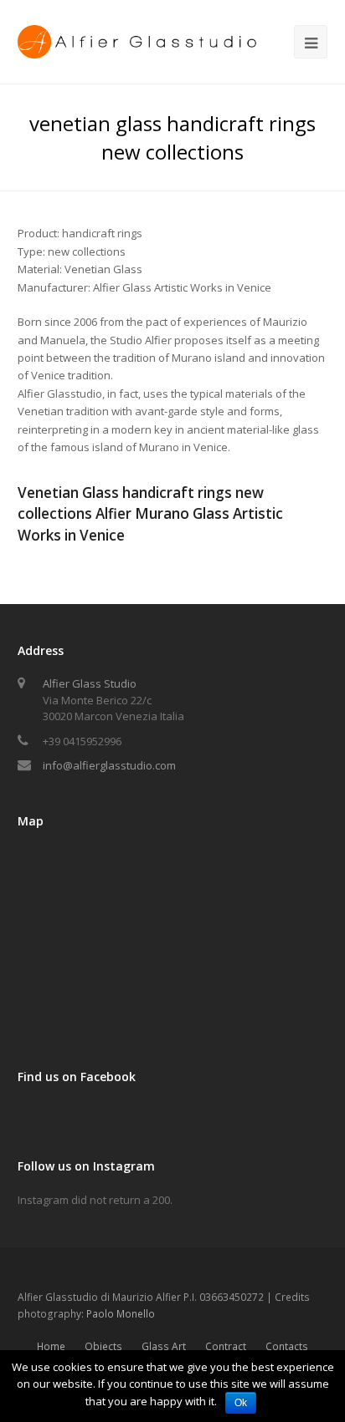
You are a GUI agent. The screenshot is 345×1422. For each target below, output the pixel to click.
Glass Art (164, 1346)
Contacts (286, 1346)
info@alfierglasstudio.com (109, 765)
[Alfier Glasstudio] (139, 40)
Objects (103, 1346)
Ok (240, 1403)
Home (51, 1346)
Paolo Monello (120, 1314)
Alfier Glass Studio (89, 683)
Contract (225, 1346)
